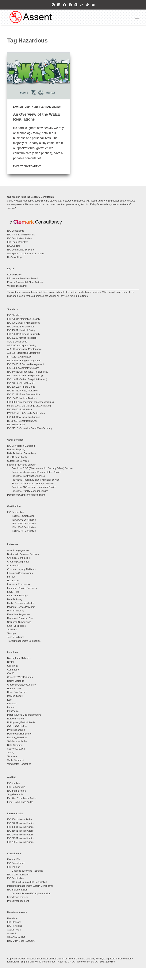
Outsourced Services (18, 461)
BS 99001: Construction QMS (22, 421)
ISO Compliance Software (20, 249)
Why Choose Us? (16, 937)
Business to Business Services (23, 554)
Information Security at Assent (22, 278)
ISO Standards (14, 315)
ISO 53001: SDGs (16, 424)
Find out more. (81, 296)
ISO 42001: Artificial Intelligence (23, 417)
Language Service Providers (22, 588)
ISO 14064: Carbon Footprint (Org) (25, 375)
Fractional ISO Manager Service (28, 476)
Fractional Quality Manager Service (30, 491)
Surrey (10, 752)
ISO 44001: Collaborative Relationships (27, 371)
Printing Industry (15, 610)
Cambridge (13, 669)
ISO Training (13, 867)
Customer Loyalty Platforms (21, 569)
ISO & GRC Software (18, 874)
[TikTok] (81, 4)
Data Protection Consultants (21, 453)
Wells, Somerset (15, 760)
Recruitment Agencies (18, 614)
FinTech (11, 576)
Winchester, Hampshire (19, 764)
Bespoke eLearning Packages (27, 871)
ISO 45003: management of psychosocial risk (30, 402)
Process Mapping (16, 449)
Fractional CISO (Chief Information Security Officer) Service (42, 468)
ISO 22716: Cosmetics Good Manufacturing (29, 428)
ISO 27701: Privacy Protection (22, 390)
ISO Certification (15, 512)
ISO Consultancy (16, 863)
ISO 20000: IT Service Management (25, 364)
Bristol (10, 662)
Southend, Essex (16, 748)
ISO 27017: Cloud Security (21, 383)
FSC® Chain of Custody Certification (26, 413)
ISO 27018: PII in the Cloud (21, 387)
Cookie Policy (14, 274)
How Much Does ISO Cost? (21, 941)
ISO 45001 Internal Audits (20, 831)
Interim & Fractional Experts (21, 464)
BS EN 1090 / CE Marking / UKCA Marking (29, 405)
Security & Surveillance (19, 622)
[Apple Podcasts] (87, 4)
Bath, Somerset (15, 745)
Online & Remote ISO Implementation (31, 893)
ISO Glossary (14, 922)
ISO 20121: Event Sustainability (23, 394)
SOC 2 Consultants (17, 341)
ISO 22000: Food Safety (19, 409)
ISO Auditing (13, 783)
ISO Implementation (17, 889)
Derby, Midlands (15, 681)
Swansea (12, 756)
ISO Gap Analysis (16, 787)
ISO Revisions (14, 926)
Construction (13, 565)
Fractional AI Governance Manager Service (34, 487)
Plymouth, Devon (16, 730)
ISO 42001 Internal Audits (20, 827)
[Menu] (137, 17)
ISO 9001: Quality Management (23, 323)
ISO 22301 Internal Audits (20, 838)
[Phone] (53, 4)
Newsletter (12, 918)
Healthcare (13, 580)
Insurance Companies (18, 584)
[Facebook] (64, 4)
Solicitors (12, 629)
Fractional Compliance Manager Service (33, 483)
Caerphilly (12, 666)
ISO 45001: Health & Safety (21, 330)
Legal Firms (13, 591)
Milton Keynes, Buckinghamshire (24, 715)
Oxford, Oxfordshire (17, 726)
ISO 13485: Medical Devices (21, 398)
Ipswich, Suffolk (15, 696)
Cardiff (10, 673)
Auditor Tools (14, 929)
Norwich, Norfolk (15, 718)
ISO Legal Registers (17, 242)
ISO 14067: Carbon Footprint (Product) (27, 379)
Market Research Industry (20, 603)
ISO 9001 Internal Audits (19, 819)
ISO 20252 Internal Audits (20, 842)
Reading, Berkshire (17, 737)
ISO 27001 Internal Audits (20, 823)
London (11, 707)
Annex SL (12, 933)
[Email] (93, 4)
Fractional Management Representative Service (36, 472)
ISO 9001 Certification (23, 516)
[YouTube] (76, 4)
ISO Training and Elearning (21, 234)
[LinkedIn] (58, 4)
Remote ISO (13, 859)
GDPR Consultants (17, 457)
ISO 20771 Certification (24, 531)
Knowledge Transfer (17, 897)
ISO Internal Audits (16, 791)
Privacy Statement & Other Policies (25, 282)
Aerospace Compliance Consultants (25, 253)
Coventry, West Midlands (20, 677)
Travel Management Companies (23, 641)
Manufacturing (14, 599)
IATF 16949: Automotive (19, 356)
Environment (32, 166)
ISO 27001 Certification (24, 519)
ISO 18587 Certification (24, 527)
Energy (18, 166)
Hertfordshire (14, 688)
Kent (9, 699)
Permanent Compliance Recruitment (26, 495)
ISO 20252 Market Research (21, 338)
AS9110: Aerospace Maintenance (24, 349)
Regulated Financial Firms (20, 618)
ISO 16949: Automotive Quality (23, 368)
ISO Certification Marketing (21, 446)
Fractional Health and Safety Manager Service (36, 479)
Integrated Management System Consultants (30, 886)
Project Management (18, 901)
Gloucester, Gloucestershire (21, 684)
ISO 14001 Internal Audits (20, 834)
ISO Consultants (15, 231)
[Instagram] (70, 4)
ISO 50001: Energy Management (24, 360)
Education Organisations (20, 573)
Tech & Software (15, 637)
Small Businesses (16, 626)
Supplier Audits (15, 794)
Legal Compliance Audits (20, 802)
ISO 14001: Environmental (20, 326)
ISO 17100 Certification (24, 523)
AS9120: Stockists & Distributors (23, 353)
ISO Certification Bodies (19, 238)
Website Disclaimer (17, 286)
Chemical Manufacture (19, 558)
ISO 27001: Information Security (23, 319)
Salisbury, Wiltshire (17, 741)
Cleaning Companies (18, 561)
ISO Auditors (13, 246)
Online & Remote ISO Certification (29, 882)
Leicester (12, 703)
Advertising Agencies (18, 550)
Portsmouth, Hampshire (19, 733)
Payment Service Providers (21, 607)
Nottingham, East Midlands (21, 722)
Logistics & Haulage (17, 595)
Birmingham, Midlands (18, 658)
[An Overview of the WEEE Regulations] (38, 76)
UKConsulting (14, 257)
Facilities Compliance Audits (21, 798)
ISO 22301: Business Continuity (23, 334)
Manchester (13, 711)
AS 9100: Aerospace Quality (21, 345)
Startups (11, 633)
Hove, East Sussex (17, 692)
